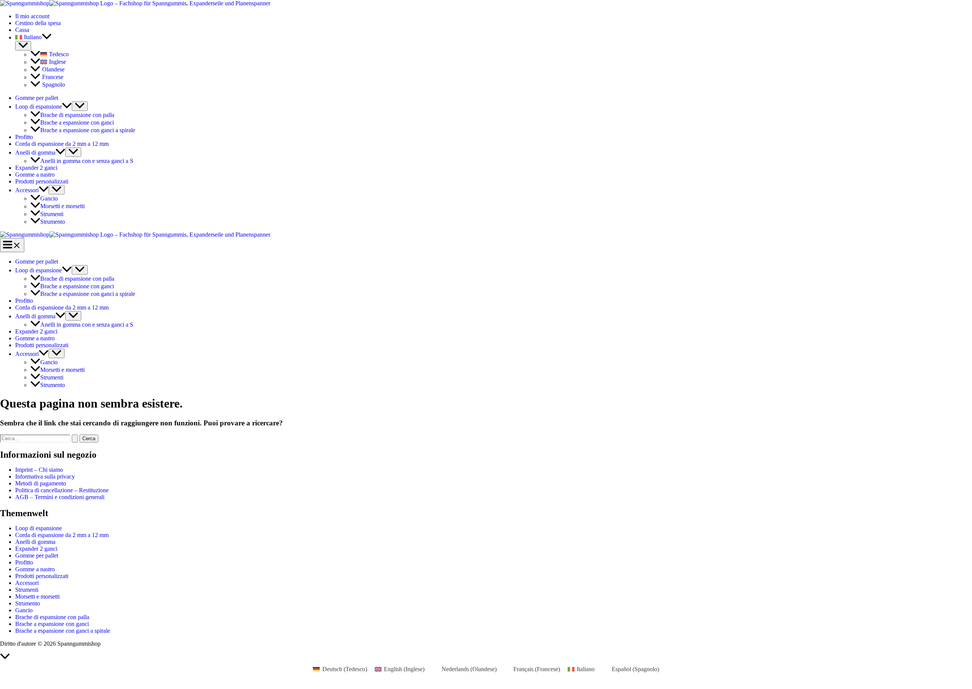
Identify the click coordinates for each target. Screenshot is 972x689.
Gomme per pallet (36, 98)
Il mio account (32, 16)
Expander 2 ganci (36, 167)
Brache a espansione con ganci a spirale (87, 130)
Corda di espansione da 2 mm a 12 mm (62, 144)
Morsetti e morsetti (62, 206)
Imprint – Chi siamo (39, 469)
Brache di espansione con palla (77, 115)
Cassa (22, 30)
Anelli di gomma (35, 152)
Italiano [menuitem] (586, 669)
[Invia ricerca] (75, 438)
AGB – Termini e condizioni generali (59, 497)
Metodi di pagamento (40, 483)
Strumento (52, 221)
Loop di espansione (38, 106)
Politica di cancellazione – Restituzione (62, 490)
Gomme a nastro (35, 174)
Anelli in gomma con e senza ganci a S (86, 161)
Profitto (24, 137)
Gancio (49, 198)
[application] (47, 37)
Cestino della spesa (38, 23)
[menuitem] (493, 37)
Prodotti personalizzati (41, 181)
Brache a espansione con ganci (77, 122)
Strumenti (51, 214)
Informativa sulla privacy (45, 476)
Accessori (27, 190)
